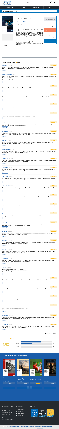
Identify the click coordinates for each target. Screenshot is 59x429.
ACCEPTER (40, 427)
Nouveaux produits (21, 409)
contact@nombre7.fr (9, 419)
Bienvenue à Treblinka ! (9, 378)
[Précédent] (28, 387)
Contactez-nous (20, 411)
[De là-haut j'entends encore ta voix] (23, 367)
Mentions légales (21, 413)
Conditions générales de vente (21, 416)
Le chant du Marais (49, 378)
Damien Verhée (21, 21)
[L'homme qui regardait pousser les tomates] (36, 367)
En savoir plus (5, 70)
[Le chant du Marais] (50, 367)
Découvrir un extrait (50, 19)
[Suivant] (31, 387)
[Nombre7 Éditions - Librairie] (6, 3)
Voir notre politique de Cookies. (32, 427)
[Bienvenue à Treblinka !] (9, 367)
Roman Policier (19, 24)
